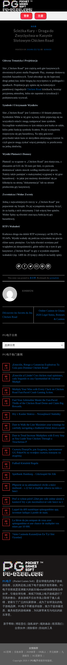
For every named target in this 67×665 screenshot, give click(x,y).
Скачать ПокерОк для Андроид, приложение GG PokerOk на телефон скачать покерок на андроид (37, 452)
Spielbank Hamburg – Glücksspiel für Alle (34, 474)
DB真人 (43, 652)
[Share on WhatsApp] (18, 266)
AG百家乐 (37, 655)
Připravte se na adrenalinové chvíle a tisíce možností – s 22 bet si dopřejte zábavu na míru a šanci (36, 487)
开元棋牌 (54, 652)
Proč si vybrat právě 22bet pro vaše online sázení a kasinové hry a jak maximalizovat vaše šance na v (38, 500)
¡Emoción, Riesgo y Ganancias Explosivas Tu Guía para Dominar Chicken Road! (35, 366)
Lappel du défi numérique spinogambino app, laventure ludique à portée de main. (35, 511)
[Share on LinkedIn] (48, 266)
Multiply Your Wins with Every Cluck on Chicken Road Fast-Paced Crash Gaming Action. (38, 391)
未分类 (33, 26)
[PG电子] (18, 5)
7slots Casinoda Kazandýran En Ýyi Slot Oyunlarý (33, 536)
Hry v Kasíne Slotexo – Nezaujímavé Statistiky (36, 414)
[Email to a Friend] (36, 266)
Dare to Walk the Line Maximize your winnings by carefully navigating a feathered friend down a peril (38, 426)
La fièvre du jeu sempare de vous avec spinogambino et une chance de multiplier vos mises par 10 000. (35, 523)
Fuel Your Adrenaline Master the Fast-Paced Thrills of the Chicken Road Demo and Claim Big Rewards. (37, 403)
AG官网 (7, 652)
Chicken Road (34, 89)
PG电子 (34, 660)
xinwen (48, 50)
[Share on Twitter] (30, 266)
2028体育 (31, 652)
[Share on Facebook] (24, 266)
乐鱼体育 (19, 652)
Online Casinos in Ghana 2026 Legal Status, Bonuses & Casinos (50, 314)
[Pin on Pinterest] (42, 266)
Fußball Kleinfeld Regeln (25, 463)
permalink (54, 278)
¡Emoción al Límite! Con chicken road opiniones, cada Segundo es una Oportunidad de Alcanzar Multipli (37, 378)
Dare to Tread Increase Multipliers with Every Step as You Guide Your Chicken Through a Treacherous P (38, 438)
